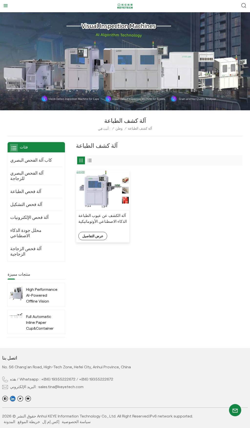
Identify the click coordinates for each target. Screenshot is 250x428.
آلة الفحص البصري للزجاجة (26, 176)
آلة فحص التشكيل (26, 204)
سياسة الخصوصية (76, 422)
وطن (119, 128)
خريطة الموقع (29, 422)
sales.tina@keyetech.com (60, 387)
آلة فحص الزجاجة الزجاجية (26, 251)
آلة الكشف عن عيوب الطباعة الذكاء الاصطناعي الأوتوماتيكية (102, 219)
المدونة (9, 422)
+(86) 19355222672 (58, 379)
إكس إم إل (50, 422)
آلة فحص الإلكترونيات (29, 217)
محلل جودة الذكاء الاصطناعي (26, 233)
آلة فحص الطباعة (25, 191)
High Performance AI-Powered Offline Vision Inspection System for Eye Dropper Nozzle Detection (41, 295)
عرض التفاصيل (92, 236)
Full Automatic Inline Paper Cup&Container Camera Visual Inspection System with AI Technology (40, 323)
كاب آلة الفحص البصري (31, 160)
